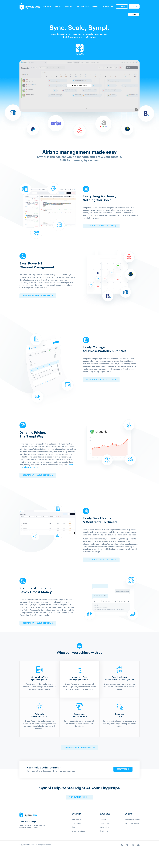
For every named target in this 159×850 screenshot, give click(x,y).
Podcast (103, 819)
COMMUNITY (108, 6)
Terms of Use (104, 827)
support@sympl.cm (132, 819)
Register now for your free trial (100, 226)
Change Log (76, 823)
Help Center (104, 831)
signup (122, 6)
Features (47, 6)
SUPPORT (96, 6)
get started (122, 769)
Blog (73, 827)
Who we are (76, 819)
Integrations (82, 6)
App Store (69, 6)
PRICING (58, 6)
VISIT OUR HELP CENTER (78, 797)
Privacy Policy (105, 823)
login (134, 6)
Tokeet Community (132, 823)
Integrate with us (78, 831)
